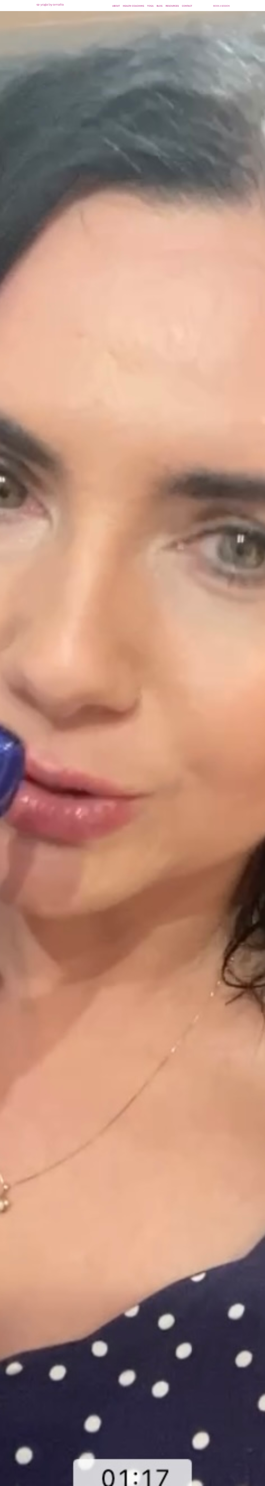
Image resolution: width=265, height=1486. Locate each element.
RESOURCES (172, 6)
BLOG (160, 6)
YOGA (150, 6)
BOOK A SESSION (221, 5)
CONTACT (187, 6)
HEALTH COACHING (133, 6)
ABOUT (116, 6)
